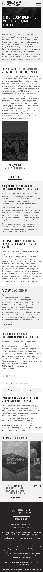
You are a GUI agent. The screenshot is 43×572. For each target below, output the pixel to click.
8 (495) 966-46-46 (9, 366)
